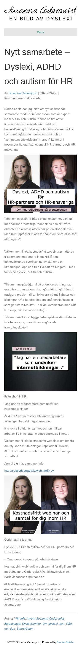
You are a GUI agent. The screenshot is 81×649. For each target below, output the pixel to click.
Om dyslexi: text (53, 623)
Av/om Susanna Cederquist (45, 618)
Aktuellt (20, 618)
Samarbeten (25, 628)
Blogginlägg (12, 623)
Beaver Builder (65, 642)
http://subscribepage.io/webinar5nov (29, 470)
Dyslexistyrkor (31, 623)
